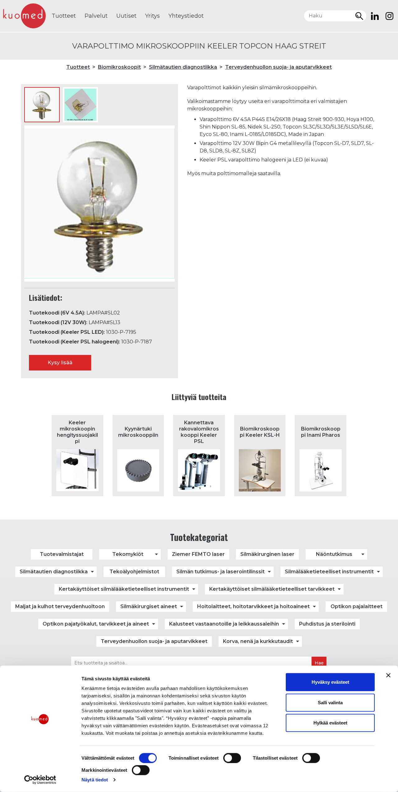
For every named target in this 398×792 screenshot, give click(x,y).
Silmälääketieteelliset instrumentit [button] (329, 572)
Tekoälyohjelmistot (134, 572)
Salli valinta (330, 702)
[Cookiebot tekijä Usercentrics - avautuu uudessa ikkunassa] (40, 780)
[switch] (232, 758)
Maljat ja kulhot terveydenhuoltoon (60, 606)
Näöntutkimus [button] (334, 554)
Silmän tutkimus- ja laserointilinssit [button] (220, 572)
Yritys (152, 15)
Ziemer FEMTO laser (198, 554)
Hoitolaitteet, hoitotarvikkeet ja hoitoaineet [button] (253, 606)
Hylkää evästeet (330, 722)
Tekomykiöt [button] (127, 554)
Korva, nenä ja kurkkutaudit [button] (258, 641)
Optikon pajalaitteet (356, 606)
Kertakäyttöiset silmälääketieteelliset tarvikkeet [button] (272, 589)
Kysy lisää (60, 363)
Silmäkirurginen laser (267, 554)
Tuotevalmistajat (62, 554)
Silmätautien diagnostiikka (183, 67)
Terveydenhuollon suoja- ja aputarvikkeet (278, 67)
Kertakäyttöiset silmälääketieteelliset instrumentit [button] (124, 589)
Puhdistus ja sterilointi (327, 624)
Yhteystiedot (186, 15)
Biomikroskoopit (119, 67)
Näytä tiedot (94, 779)
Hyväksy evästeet (330, 682)
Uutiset (126, 15)
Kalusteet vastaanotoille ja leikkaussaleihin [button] (224, 624)
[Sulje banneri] (388, 675)
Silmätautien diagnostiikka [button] (54, 572)
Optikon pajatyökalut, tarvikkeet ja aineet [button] (96, 624)
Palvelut (96, 15)
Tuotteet (64, 15)
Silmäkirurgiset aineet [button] (148, 606)
